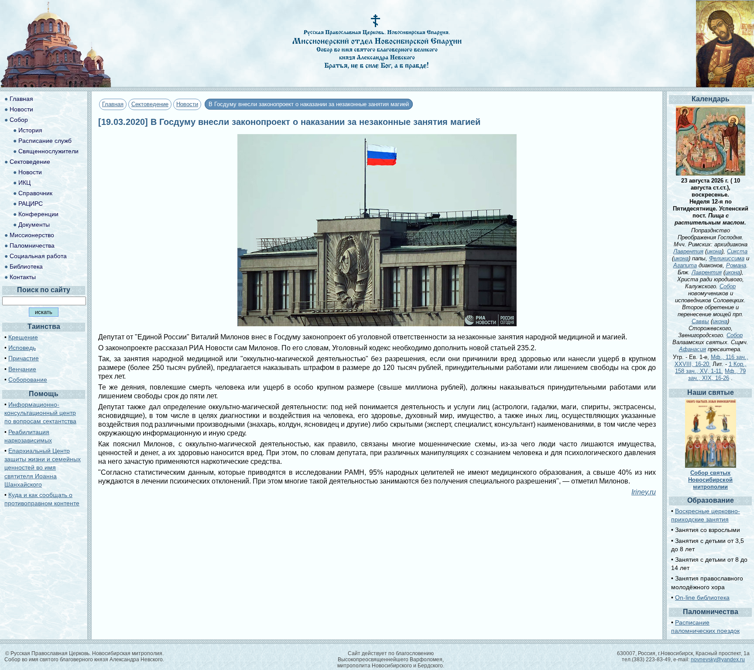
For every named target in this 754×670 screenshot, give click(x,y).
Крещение (23, 337)
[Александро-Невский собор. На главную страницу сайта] (56, 85)
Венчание (22, 369)
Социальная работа (38, 255)
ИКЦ (24, 182)
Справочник (35, 193)
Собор (19, 119)
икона (714, 251)
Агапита (685, 265)
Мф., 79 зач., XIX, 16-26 (717, 374)
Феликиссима (726, 258)
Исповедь (22, 347)
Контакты (23, 276)
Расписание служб (45, 140)
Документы (34, 224)
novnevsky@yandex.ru (718, 659)
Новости (187, 104)
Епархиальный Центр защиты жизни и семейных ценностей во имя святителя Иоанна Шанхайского (42, 467)
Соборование (27, 379)
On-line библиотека (702, 597)
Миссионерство (32, 234)
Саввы (700, 321)
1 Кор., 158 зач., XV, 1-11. (711, 367)
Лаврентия (688, 251)
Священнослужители (48, 151)
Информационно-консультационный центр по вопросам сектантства (40, 413)
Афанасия (692, 349)
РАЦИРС (30, 203)
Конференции (38, 214)
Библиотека (26, 266)
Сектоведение (149, 104)
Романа (736, 265)
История (30, 130)
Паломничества (32, 245)
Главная (112, 104)
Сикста (737, 251)
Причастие (23, 358)
